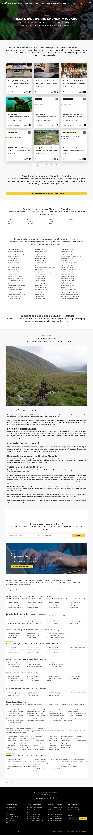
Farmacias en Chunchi (40, 256)
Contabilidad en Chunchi (14, 298)
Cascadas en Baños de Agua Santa (71, 764)
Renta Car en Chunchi (67, 274)
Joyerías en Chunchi (40, 284)
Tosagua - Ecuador (53, 738)
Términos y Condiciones (56, 831)
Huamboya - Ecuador (13, 744)
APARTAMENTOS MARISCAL (72, 114)
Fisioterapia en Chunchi (41, 258)
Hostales (39, 92)
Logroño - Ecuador (66, 738)
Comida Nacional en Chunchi (15, 287)
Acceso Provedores (34, 810)
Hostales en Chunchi (40, 274)
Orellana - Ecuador (53, 744)
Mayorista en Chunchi (40, 300)
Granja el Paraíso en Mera (45, 148)
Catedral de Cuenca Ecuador (69, 766)
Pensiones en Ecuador (74, 602)
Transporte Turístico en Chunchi (70, 296)
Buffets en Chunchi (13, 264)
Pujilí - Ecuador (38, 742)
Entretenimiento (13, 816)
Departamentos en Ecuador (35, 602)
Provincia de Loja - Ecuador (35, 717)
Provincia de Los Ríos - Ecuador (36, 719)
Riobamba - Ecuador (67, 736)
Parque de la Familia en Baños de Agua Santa (19, 764)
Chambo (10, 221)
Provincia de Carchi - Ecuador (15, 715)
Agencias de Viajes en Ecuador (15, 588)
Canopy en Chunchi (13, 274)
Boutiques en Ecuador (33, 692)
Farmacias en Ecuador (13, 666)
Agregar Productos (34, 818)
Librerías (11, 92)
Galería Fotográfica (34, 814)
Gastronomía (12, 810)
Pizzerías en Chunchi (67, 267)
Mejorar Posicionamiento (36, 820)
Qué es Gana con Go (56, 807)
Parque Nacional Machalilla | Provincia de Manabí (74, 759)
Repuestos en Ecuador (74, 676)
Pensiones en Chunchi (67, 260)
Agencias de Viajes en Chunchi (15, 251)
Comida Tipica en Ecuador (34, 623)
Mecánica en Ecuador (54, 676)
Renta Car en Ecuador (33, 633)
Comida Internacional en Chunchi (16, 285)
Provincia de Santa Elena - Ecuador (57, 720)
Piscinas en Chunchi (67, 264)
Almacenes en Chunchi (14, 253)
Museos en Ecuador (53, 647)
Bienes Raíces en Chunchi (14, 260)
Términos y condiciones (56, 810)
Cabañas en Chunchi (13, 265)
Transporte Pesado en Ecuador (56, 635)
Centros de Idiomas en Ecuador (16, 680)
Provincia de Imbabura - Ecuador (36, 715)
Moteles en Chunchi (67, 251)
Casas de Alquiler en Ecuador (15, 606)
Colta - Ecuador (12, 738)
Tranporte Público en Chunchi (69, 293)
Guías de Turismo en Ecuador (35, 588)
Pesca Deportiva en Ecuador (56, 649)
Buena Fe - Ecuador (53, 736)
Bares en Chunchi (12, 258)
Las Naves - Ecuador (54, 749)
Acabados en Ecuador (13, 676)
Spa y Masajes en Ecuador (55, 666)
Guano (50, 219)
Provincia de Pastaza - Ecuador (56, 717)
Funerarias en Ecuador (33, 680)
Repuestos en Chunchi (68, 276)
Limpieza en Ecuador (33, 682)
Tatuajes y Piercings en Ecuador (77, 647)
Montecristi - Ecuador (26, 736)
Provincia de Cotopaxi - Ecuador (16, 720)
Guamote (30, 223)
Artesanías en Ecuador (13, 695)
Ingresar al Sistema (55, 820)
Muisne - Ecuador (12, 742)
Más (74, 3)
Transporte (12, 814)
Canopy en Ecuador (13, 590)
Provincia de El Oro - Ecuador (15, 722)
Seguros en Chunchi (67, 282)
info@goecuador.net (76, 810)
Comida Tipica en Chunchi (14, 291)
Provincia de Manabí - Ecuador (36, 720)
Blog (54, 3)
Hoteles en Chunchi (40, 278)
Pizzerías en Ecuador (74, 623)
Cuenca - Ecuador (12, 749)
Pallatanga (51, 221)
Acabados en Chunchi (13, 249)
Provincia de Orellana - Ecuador (57, 715)
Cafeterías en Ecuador (13, 621)
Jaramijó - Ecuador (26, 742)
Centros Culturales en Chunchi (15, 280)
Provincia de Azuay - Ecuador (15, 710)
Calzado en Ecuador (33, 694)
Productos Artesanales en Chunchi (71, 269)
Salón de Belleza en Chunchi (69, 280)
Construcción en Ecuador (14, 682)
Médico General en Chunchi (42, 296)
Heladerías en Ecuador (54, 621)
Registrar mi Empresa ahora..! (21, 566)
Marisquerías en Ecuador (75, 620)
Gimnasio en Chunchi (40, 264)
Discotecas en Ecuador (13, 652)
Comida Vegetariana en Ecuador (57, 620)
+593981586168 (74, 807)
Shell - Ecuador (25, 740)
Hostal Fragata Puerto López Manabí (49, 81)
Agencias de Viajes (14, 125)
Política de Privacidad (56, 812)
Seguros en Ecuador (74, 678)
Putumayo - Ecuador (26, 738)
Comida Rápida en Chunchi (15, 289)
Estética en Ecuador (33, 678)
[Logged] (90, 3)
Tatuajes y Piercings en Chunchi (70, 289)
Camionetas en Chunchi (14, 271)
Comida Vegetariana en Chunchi (16, 293)
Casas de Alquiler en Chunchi (15, 276)
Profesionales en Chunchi (68, 271)
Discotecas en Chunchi (41, 249)
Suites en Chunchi (66, 287)
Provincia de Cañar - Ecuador (15, 713)
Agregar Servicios (34, 816)
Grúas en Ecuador (12, 637)
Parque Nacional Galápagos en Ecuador (45, 763)
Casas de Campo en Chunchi (15, 278)
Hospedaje (12, 807)
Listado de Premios (55, 816)
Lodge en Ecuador (53, 606)
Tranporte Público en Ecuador (56, 633)
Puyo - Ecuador (52, 745)
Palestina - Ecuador (26, 749)
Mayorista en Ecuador (54, 588)
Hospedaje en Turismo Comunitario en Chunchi (47, 273)
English (18, 831)
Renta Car (40, 125)
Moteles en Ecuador (54, 607)
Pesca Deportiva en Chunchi (69, 262)
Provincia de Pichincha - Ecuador (57, 719)
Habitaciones (28, 3)
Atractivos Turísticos (46, 3)
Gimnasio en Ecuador (33, 647)
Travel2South (13, 114)
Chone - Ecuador (53, 747)
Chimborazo (19, 87)
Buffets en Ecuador (12, 620)
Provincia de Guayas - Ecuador (36, 713)
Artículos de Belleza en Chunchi (16, 255)
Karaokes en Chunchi (40, 287)
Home (15, 3)
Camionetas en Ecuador (14, 633)
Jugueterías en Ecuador (55, 694)
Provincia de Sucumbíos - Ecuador (77, 713)
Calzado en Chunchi (13, 269)
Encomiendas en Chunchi (41, 251)
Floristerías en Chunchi (40, 260)
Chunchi (12, 87)
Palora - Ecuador (12, 740)
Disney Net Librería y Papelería (19, 81)
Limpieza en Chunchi (40, 293)
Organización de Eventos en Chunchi (71, 256)
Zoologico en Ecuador (74, 649)
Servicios (11, 820)
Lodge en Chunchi (39, 294)
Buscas (20, 3)
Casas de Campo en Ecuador (15, 607)
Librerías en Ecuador (54, 695)
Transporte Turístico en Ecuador (57, 637)
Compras (11, 823)
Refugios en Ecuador (74, 604)
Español (11, 831)
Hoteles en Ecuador (53, 604)
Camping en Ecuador (13, 604)
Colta (29, 219)
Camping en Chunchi (13, 273)
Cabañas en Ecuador (13, 602)
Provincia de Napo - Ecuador (56, 713)
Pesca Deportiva (41, 159)
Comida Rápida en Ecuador (35, 621)
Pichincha (19, 120)
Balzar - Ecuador (66, 740)
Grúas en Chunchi (39, 265)
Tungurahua (74, 87)
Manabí (45, 87)
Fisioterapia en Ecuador (34, 663)
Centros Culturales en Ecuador (15, 649)
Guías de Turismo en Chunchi (42, 269)
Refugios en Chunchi (67, 273)
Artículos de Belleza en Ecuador (15, 694)
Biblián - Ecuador (66, 747)
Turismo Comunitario (70, 159)
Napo (72, 154)
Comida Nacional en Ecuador (35, 620)
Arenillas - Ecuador (39, 749)
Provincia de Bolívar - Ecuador (15, 711)
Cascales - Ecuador (26, 745)
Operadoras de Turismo (15, 812)
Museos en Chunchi (67, 253)
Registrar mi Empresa (35, 807)
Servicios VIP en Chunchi (68, 284)
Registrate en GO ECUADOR (87, 3)
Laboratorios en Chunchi (41, 289)
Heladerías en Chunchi (40, 271)
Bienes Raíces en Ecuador (14, 678)
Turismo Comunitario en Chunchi (70, 298)
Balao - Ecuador (25, 747)
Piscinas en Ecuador (54, 651)
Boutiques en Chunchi (13, 262)
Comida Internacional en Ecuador (16, 623)
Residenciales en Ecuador (75, 606)
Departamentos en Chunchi (15, 300)
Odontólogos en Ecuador (55, 663)
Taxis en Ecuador (32, 637)
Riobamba (71, 219)
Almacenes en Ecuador (13, 692)
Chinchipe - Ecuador (81, 740)
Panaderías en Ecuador (75, 621)
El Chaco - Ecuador (12, 736)
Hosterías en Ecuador (54, 602)
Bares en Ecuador (12, 647)
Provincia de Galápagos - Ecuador (36, 711)
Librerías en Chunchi (40, 291)
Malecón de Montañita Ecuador (16, 759)
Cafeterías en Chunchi (13, 267)
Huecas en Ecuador (53, 623)
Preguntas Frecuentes (56, 814)
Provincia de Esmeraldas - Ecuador (37, 710)
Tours (36, 3)
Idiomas (80, 3)
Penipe (50, 223)
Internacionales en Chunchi (42, 282)
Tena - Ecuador (39, 747)
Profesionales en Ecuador (55, 682)
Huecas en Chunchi (40, 280)
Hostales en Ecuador (33, 607)
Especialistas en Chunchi (41, 253)
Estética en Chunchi (40, 255)
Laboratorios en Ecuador (34, 664)
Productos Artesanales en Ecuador (77, 692)
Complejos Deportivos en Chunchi (16, 294)
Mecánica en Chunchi (67, 249)
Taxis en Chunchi (66, 291)
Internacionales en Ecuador (35, 590)
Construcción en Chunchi (14, 296)
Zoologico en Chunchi (67, 300)
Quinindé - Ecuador (26, 744)
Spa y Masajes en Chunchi (68, 285)
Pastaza (45, 154)
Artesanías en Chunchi (13, 256)
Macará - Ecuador (39, 740)
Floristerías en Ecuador (33, 695)
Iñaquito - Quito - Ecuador (77, 812)
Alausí (9, 219)
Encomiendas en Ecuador (14, 635)
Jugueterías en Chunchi (41, 285)
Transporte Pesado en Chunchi (70, 294)
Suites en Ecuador (73, 607)
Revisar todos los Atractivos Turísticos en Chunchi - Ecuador (46, 193)
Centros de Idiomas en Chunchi (16, 282)
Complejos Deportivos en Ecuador (16, 651)
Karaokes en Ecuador (33, 652)
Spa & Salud (12, 818)
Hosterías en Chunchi (40, 276)
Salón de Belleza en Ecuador (56, 664)
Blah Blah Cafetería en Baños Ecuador (77, 81)
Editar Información (34, 812)
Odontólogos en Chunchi (68, 255)
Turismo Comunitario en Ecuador (57, 590)
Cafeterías (67, 92)
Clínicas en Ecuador (13, 663)
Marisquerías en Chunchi (41, 298)
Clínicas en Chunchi (13, 284)
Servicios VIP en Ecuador (34, 635)
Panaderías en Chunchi (68, 258)
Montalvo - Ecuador (67, 742)
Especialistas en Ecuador (14, 664)
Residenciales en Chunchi (68, 278)
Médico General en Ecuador (35, 666)
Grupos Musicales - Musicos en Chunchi (45, 267)
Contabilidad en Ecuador (34, 676)
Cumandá (30, 221)
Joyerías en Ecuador (54, 692)
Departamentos (69, 125)
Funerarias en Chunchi (40, 262)
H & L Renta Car (41, 114)
